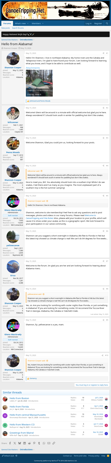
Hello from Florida (19, 406)
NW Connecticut (17, 225)
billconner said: (34, 171)
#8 (107, 289)
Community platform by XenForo (55, 461)
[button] (28, 23)
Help (103, 456)
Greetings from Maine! (22, 432)
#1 (107, 53)
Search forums (18, 28)
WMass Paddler (97, 400)
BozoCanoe (98, 426)
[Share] (103, 53)
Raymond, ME (18, 255)
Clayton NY (19, 132)
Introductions (33, 401)
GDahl (100, 434)
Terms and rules (80, 456)
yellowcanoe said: (35, 294)
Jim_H (12, 409)
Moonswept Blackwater (18, 417)
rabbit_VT (13, 401)
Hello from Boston (19, 398)
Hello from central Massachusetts (28, 414)
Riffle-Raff (13, 435)
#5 (107, 196)
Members (36, 23)
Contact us (67, 456)
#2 (107, 108)
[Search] (107, 23)
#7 (107, 261)
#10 (106, 355)
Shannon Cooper (10, 48)
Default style (9, 456)
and (40, 101)
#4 (107, 166)
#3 (107, 138)
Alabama (19, 77)
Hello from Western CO (22, 424)
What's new (20, 23)
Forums (7, 23)
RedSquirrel (14, 427)
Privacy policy (93, 456)
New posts (5, 28)
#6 (107, 231)
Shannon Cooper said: (36, 201)
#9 (107, 320)
